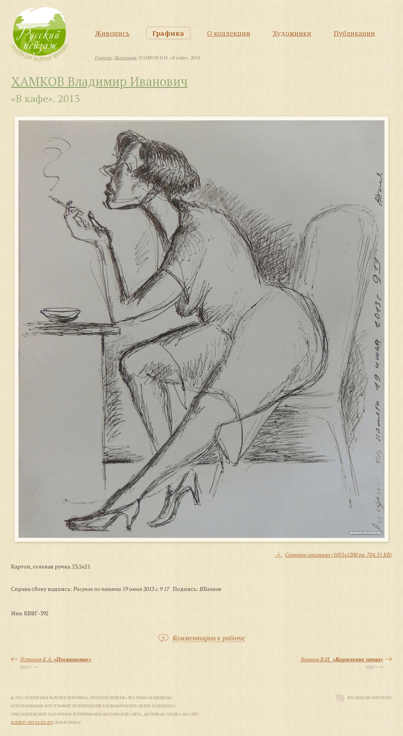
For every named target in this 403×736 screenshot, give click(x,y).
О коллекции (228, 33)
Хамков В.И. (342, 659)
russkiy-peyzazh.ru (32, 722)
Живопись (112, 33)
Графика (168, 33)
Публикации (354, 33)
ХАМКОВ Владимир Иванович (99, 81)
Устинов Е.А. (55, 659)
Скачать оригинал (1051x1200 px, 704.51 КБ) (338, 554)
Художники (292, 33)
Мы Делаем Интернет (370, 698)
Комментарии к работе (208, 638)
